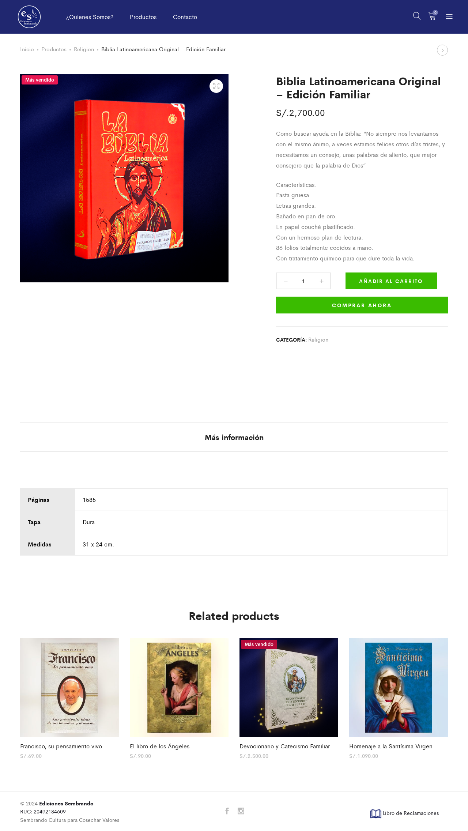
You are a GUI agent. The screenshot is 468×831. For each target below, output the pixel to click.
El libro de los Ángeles (159, 745)
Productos (143, 16)
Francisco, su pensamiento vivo (61, 745)
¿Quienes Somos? (89, 16)
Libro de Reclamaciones (410, 812)
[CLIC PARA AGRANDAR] (216, 86)
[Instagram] (241, 811)
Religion (84, 49)
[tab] (234, 437)
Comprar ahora (362, 305)
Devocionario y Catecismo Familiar (284, 745)
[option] (69, 698)
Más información (234, 437)
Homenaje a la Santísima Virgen (391, 745)
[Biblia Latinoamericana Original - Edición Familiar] (277, 365)
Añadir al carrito (391, 281)
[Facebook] (227, 811)
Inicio (27, 49)
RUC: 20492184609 (57, 807)
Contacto (185, 16)
